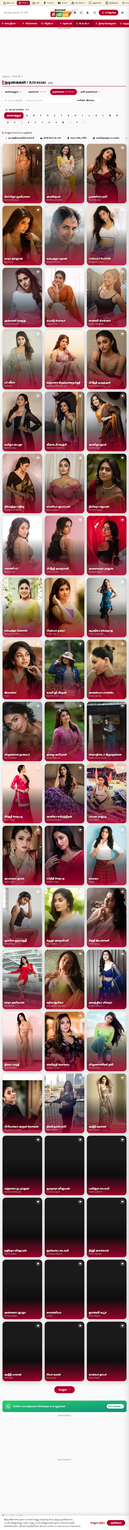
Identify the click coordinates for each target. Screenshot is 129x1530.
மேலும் (63, 1389)
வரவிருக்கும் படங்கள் (106, 138)
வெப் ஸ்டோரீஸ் (77, 138)
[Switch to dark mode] (88, 12)
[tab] (14, 92)
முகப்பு (6, 76)
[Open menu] (122, 12)
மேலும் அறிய (97, 1522)
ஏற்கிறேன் (116, 1522)
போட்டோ (17, 76)
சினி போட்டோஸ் (50, 138)
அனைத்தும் (14, 115)
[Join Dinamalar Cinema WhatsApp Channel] (81, 12)
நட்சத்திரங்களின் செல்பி (19, 138)
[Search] (95, 12)
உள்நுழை (110, 12)
